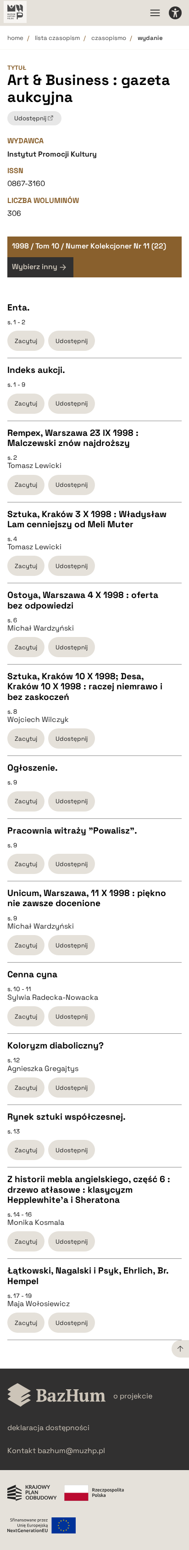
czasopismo (108, 38)
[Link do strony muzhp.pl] (15, 13)
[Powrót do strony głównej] (56, 1396)
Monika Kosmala (35, 1222)
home (15, 38)
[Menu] (155, 13)
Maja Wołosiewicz (38, 1304)
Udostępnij (72, 341)
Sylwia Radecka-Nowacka (52, 997)
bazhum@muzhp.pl (71, 1450)
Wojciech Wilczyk (38, 720)
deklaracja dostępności (48, 1427)
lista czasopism (57, 38)
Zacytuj (26, 341)
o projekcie (132, 1396)
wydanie (150, 38)
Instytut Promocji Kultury (52, 154)
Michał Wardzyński (40, 628)
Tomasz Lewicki (34, 466)
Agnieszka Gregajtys (42, 1069)
